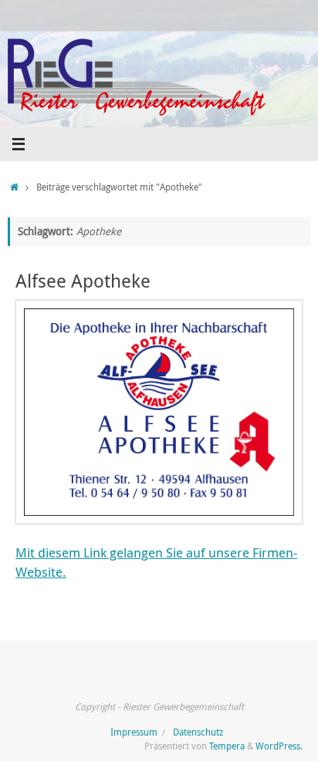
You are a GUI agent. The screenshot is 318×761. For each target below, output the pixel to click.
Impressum (133, 732)
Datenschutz (198, 732)
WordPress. (279, 746)
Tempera (227, 746)
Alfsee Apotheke (83, 280)
